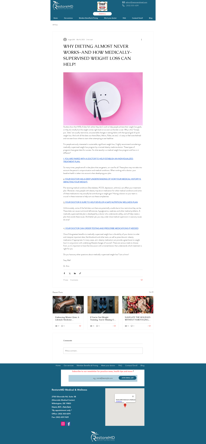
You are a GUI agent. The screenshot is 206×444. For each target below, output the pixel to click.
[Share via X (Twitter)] (70, 273)
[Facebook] (68, 424)
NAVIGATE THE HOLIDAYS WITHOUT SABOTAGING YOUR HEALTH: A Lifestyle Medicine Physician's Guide (137, 318)
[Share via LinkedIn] (75, 273)
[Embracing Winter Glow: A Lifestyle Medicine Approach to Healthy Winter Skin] (68, 304)
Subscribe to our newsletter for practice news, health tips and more (102, 371)
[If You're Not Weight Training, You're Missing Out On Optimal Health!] (103, 304)
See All (151, 292)
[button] (68, 18)
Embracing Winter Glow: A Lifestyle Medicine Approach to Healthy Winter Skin (68, 318)
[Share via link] (80, 273)
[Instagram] (63, 424)
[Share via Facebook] (64, 273)
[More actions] (141, 39)
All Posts (55, 25)
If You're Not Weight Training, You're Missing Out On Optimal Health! (103, 318)
